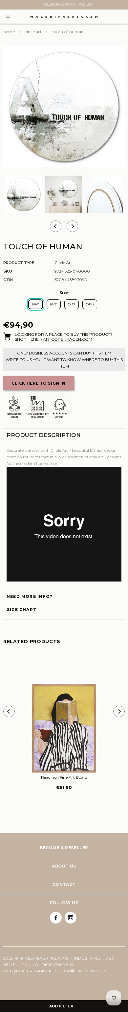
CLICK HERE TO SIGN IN (38, 383)
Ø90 (71, 304)
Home (9, 31)
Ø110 (90, 304)
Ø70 (53, 304)
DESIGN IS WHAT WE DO (64, 4)
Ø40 (35, 304)
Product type (18, 262)
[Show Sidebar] (64, 1006)
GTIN (8, 279)
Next (7, 5)
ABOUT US (64, 866)
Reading (64, 777)
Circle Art (33, 31)
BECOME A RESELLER (64, 847)
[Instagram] (70, 918)
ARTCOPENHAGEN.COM (67, 339)
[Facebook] (56, 918)
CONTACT (64, 884)
